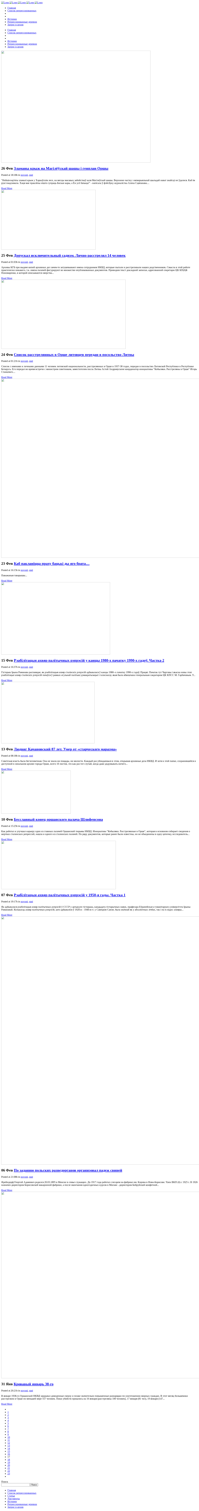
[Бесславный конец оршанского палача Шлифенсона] (36, 812)
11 (8, 1440)
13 (8, 1445)
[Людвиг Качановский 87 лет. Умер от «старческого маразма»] (48, 742)
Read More (6, 188)
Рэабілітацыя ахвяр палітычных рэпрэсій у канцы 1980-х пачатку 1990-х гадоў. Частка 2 (89, 660)
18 (8, 1459)
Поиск (4, 1481)
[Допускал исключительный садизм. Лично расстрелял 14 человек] (48, 248)
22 (8, 1470)
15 (8, 1451)
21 (8, 1468)
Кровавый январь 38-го (33, 1384)
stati (31, 175)
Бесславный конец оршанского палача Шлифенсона (58, 819)
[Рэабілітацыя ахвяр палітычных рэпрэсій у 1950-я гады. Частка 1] (58, 888)
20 (8, 1465)
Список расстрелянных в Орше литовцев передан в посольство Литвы (74, 355)
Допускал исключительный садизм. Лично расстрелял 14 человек (70, 255)
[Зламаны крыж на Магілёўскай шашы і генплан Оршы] (75, 161)
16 (8, 1454)
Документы (13, 1498)
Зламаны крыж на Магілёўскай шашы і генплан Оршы (61, 168)
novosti (24, 175)
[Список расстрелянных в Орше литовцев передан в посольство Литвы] (63, 348)
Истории (12, 1501)
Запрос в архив (15, 1507)
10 (8, 1437)
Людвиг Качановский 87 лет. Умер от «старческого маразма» (65, 749)
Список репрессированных (21, 1493)
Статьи (11, 1496)
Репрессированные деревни (22, 1504)
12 (8, 1443)
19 (8, 1462)
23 (8, 1473)
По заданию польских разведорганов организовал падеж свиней (68, 1170)
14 (8, 1448)
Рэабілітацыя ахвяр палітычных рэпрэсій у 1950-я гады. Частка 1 (69, 895)
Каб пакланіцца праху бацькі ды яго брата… (52, 563)
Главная (11, 1490)
